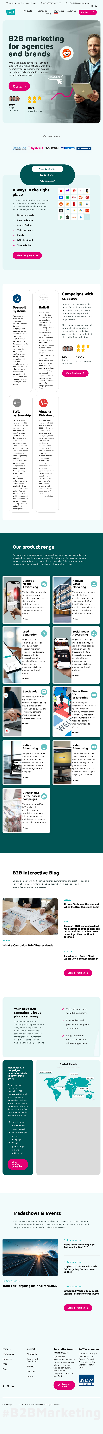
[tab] (48, 169)
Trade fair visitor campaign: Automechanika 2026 (79, 1246)
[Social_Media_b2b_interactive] (74, 188)
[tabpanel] (51, 220)
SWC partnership (22, 413)
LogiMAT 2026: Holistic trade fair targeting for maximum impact (80, 1269)
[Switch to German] (55, 13)
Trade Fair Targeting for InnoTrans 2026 (30, 1285)
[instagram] (92, 6)
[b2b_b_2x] (10, 10)
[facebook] (88, 6)
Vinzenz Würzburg (47, 413)
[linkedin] (96, 6)
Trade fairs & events (12, 1281)
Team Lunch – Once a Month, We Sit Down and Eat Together (81, 957)
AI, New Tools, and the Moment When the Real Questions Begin (81, 905)
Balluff (44, 307)
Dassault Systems (19, 309)
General (6, 940)
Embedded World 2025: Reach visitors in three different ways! (82, 1292)
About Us (68, 951)
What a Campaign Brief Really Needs (28, 945)
